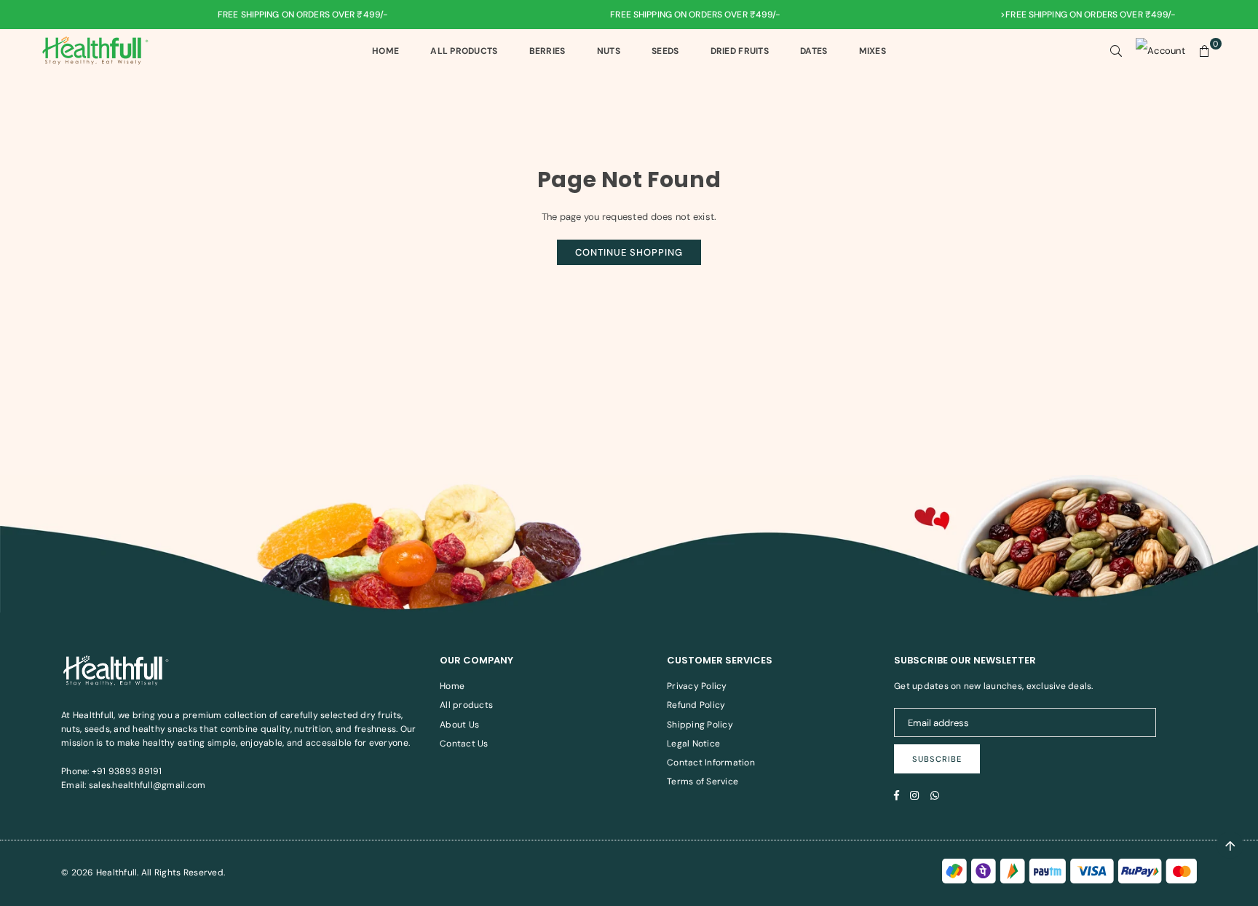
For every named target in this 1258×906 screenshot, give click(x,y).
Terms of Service (702, 781)
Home (385, 51)
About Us (459, 724)
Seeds (665, 51)
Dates (813, 51)
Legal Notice (693, 743)
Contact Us (464, 743)
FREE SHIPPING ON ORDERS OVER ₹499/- (280, 14)
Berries (547, 51)
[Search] (1116, 51)
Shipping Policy (700, 724)
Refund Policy (696, 705)
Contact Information (711, 762)
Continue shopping (629, 252)
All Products (463, 51)
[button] (1205, 51)
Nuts (608, 51)
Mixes (872, 51)
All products (466, 705)
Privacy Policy (697, 686)
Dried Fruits (740, 51)
